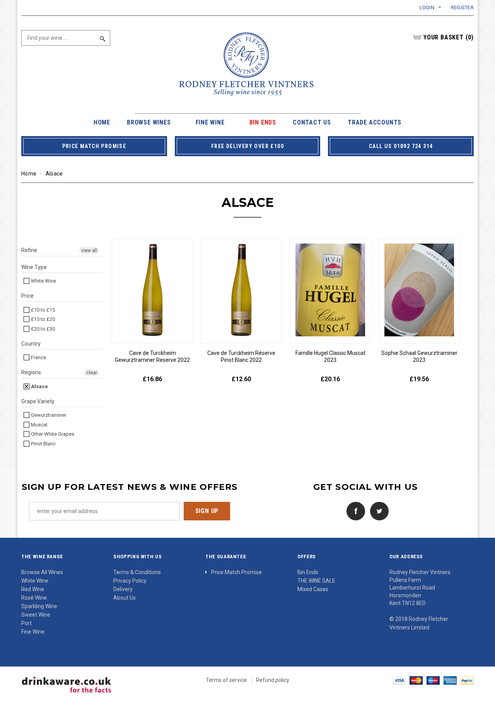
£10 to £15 (42, 310)
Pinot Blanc (43, 444)
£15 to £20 (42, 319)
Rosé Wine (34, 598)
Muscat (39, 425)
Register (462, 7)
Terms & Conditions (137, 572)
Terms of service (226, 680)
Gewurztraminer (48, 415)
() (448, 37)
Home (28, 173)
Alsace (39, 386)
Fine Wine (32, 632)
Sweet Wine (35, 615)
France (38, 357)
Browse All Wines (42, 572)
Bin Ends (307, 572)
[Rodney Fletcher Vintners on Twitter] (377, 510)
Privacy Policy (130, 581)
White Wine (43, 281)
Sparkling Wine (39, 606)
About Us (124, 598)
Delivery (123, 589)
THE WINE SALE (316, 581)
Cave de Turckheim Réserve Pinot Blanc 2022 (241, 356)
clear (91, 372)
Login (427, 7)
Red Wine (32, 589)
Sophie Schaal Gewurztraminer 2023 (419, 356)
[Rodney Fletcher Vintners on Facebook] (354, 510)
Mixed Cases (312, 589)
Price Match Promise (236, 572)
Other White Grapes (52, 434)
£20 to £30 (42, 329)
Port (26, 623)
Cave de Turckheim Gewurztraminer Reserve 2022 (152, 356)
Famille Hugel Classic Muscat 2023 (330, 356)
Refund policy (272, 680)
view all (89, 250)
